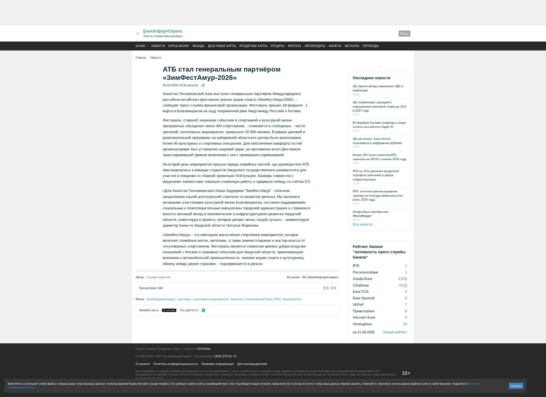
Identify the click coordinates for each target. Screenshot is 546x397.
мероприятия (292, 299)
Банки (140, 45)
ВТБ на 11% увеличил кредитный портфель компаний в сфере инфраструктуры (376, 175)
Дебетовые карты (222, 45)
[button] (138, 33)
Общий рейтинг (395, 332)
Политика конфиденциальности (175, 363)
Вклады (199, 45)
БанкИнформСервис (161, 299)
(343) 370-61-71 (225, 356)
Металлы (352, 45)
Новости (158, 45)
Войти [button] (404, 33)
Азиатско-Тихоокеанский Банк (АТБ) (256, 299)
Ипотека (294, 45)
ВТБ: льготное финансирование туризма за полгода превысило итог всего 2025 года (378, 195)
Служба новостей (158, 277)
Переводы (371, 45)
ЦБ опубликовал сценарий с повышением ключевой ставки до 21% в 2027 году (379, 106)
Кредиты (278, 45)
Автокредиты (315, 45)
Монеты (335, 45)
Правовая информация (217, 363)
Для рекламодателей (252, 363)
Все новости (362, 224)
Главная (141, 57)
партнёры (184, 299)
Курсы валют (178, 45)
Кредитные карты (253, 45)
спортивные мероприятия (211, 299)
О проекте (143, 363)
